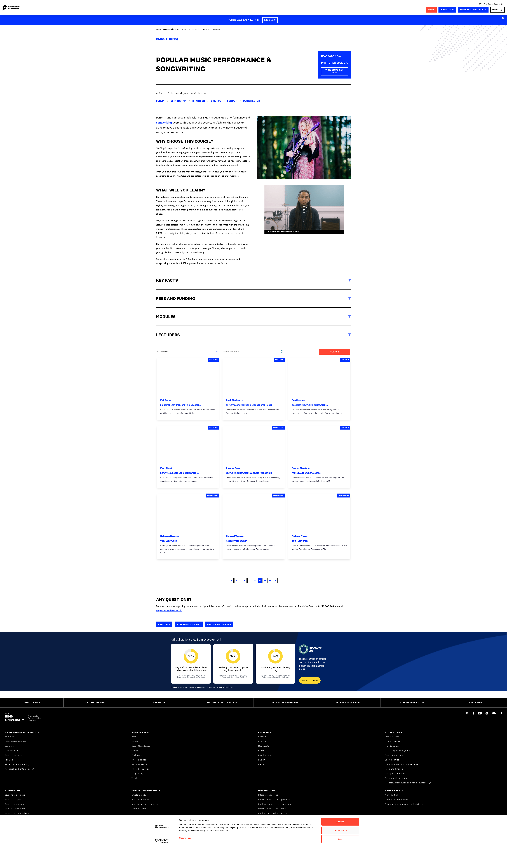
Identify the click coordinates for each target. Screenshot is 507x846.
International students (270, 795)
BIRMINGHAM (178, 100)
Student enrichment (15, 804)
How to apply (392, 746)
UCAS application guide (397, 750)
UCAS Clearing (392, 741)
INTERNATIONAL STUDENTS (222, 702)
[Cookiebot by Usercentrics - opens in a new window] (161, 841)
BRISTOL (216, 100)
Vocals (135, 778)
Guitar (135, 750)
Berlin (261, 764)
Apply (431, 9)
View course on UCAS (334, 71)
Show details (185, 838)
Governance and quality (17, 764)
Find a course (392, 736)
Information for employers (145, 804)
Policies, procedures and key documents (406, 782)
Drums (135, 741)
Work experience (140, 799)
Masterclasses (12, 750)
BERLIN (160, 100)
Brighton (262, 741)
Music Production (141, 769)
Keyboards (137, 755)
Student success (13, 755)
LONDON (232, 100)
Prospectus (447, 9)
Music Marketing (140, 764)
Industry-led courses (15, 741)
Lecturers (10, 746)
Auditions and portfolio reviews (401, 764)
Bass (134, 736)
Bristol (261, 750)
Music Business (139, 760)
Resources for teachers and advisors (404, 804)
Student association (15, 808)
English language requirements (274, 804)
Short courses (392, 760)
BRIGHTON (198, 100)
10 (264, 580)
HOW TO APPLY (32, 702)
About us (9, 736)
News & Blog (391, 795)
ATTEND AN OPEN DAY (412, 702)
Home (158, 29)
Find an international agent (272, 813)
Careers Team (139, 808)
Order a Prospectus (219, 624)
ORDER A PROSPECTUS (348, 702)
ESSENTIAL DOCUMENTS (285, 702)
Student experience (15, 795)
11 (270, 580)
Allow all (340, 822)
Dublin (261, 760)
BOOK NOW (270, 20)
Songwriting (164, 122)
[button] (497, 10)
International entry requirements (275, 799)
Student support (13, 799)
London (262, 736)
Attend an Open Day (189, 624)
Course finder (169, 29)
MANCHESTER (251, 100)
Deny (340, 839)
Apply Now (164, 624)
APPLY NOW (475, 702)
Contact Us (498, 4)
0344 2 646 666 (485, 4)
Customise (339, 830)
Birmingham (264, 755)
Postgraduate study (395, 755)
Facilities (10, 760)
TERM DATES (159, 702)
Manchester (264, 746)
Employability (139, 795)
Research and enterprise (18, 769)
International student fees (272, 808)
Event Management (141, 746)
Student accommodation (17, 813)
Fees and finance (394, 769)
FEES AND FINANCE (95, 702)
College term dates (395, 773)
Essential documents (396, 778)
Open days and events (473, 9)
